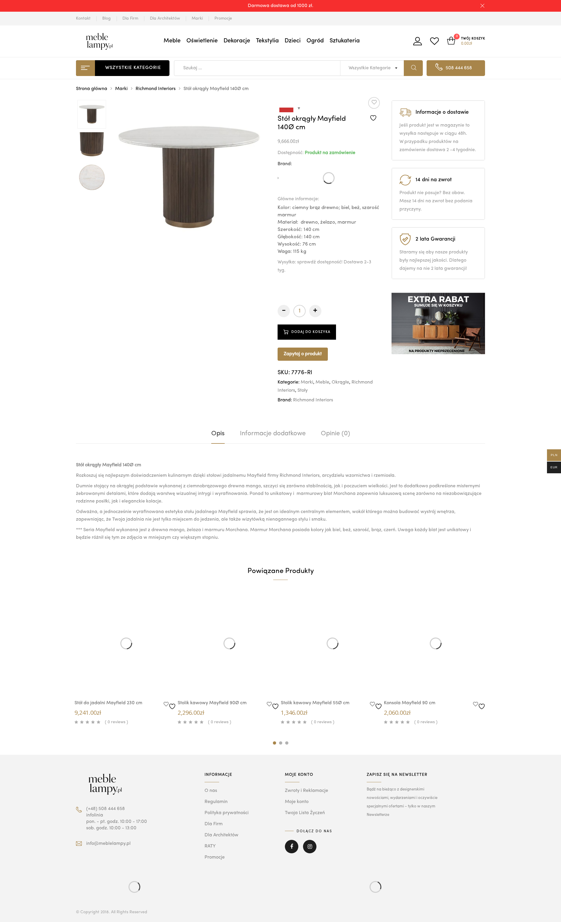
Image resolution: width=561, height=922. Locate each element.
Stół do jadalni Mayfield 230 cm (108, 703)
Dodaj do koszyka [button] (138, 685)
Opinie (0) (335, 433)
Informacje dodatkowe (273, 433)
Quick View (120, 684)
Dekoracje (237, 41)
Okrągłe (340, 382)
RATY (210, 846)
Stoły (302, 390)
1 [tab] (274, 743)
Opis (218, 433)
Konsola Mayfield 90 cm (409, 703)
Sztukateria (345, 41)
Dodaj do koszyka (310, 332)
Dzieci (293, 41)
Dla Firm (130, 18)
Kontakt (83, 18)
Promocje (223, 18)
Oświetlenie (202, 41)
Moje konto (297, 802)
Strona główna (91, 89)
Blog (106, 18)
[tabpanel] (126, 659)
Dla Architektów (165, 18)
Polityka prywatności (227, 813)
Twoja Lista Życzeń (305, 813)
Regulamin (216, 802)
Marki (197, 18)
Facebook (291, 850)
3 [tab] (286, 743)
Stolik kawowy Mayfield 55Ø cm (315, 703)
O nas (211, 790)
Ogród (315, 41)
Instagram (309, 850)
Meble (172, 41)
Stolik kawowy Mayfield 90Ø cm (212, 703)
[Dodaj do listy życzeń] (374, 110)
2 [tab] (280, 743)
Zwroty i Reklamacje (306, 790)
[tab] (218, 433)
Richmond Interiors (156, 89)
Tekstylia (267, 41)
